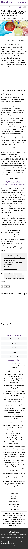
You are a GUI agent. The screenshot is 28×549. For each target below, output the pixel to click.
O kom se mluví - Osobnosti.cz (14, 490)
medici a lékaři (20, 276)
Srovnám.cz (21, 523)
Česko (6, 273)
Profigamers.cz (20, 515)
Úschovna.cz (16, 519)
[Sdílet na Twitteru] (7, 286)
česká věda (7, 276)
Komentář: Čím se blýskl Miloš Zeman (7, 292)
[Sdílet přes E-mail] (9, 286)
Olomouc (11, 273)
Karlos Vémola (14, 507)
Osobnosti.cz (17, 517)
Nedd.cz (23, 519)
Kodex (12, 543)
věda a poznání (8, 278)
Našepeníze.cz (13, 523)
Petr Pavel (14, 496)
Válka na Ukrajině (14, 339)
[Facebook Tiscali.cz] (11, 546)
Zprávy (13, 513)
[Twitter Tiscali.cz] (14, 546)
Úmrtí (14, 352)
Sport (17, 513)
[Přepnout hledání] (18, 2)
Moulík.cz (7, 521)
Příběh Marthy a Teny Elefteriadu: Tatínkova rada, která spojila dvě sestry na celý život (14, 387)
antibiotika (13, 276)
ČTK (6, 281)
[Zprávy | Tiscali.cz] (6, 2)
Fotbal (14, 347)
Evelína (9, 7)
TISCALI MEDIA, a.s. (13, 541)
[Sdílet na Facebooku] (2, 286)
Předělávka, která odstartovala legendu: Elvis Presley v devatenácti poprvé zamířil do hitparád (14, 410)
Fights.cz (14, 521)
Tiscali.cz (7, 513)
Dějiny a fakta (14, 356)
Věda (15, 273)
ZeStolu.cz (9, 517)
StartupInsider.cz (14, 525)
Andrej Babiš (14, 493)
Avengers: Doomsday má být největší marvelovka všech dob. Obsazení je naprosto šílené (14, 416)
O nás (9, 543)
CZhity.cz (5, 523)
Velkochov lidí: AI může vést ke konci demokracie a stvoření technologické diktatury (14, 365)
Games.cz (12, 515)
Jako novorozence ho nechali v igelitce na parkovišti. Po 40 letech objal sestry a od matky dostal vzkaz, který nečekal (14, 448)
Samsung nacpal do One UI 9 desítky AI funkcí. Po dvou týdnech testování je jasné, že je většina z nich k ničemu (14, 454)
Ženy (21, 513)
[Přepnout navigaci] (20, 2)
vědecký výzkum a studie (18, 278)
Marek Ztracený (14, 509)
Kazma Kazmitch (14, 501)
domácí (19, 273)
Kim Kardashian (14, 504)
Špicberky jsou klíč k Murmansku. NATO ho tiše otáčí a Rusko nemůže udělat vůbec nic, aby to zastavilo (14, 460)
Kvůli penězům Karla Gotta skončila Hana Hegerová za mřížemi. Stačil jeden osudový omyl (14, 399)
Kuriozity (14, 343)
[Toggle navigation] (25, 2)
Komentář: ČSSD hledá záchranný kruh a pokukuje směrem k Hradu (22, 294)
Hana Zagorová (14, 498)
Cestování (5, 515)
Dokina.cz (20, 521)
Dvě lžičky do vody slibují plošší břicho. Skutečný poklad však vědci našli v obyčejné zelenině (14, 380)
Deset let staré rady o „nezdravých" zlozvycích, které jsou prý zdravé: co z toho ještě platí (14, 393)
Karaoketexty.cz (7, 519)
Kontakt (5, 543)
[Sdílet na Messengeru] (5, 286)
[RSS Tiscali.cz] (17, 546)
